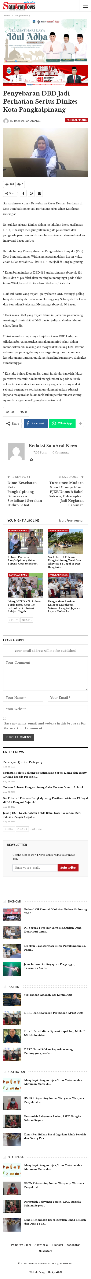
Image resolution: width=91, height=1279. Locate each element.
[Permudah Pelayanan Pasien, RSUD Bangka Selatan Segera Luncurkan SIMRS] (12, 1121)
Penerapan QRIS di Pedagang (22, 762)
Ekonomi (57, 1244)
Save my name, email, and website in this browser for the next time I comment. (45, 726)
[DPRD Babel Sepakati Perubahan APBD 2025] (12, 1018)
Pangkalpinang (76, 120)
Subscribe (68, 868)
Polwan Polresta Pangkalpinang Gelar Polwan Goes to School (43, 787)
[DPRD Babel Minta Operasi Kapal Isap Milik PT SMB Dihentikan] (12, 1036)
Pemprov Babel (21, 1244)
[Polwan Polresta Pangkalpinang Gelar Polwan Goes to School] (25, 541)
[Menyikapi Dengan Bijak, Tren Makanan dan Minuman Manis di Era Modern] (12, 1085)
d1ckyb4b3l (54, 1272)
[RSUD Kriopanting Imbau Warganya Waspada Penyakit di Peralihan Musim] (12, 1103)
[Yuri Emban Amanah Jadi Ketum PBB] (12, 1000)
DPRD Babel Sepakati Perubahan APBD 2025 (53, 1012)
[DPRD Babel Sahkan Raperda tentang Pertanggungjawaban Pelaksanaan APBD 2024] (12, 1054)
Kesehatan (73, 1244)
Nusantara (45, 1251)
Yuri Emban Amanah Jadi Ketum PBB (48, 994)
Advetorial (41, 1244)
